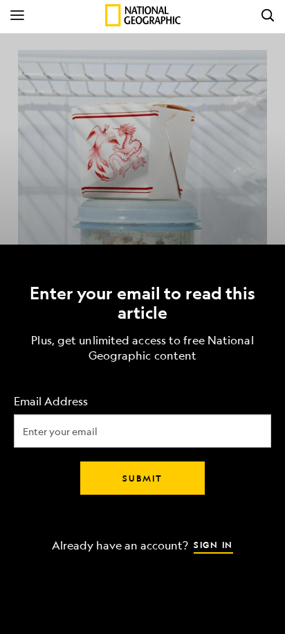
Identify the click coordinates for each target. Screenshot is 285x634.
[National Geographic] (143, 15)
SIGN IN (213, 543)
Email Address (51, 400)
